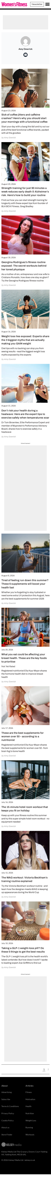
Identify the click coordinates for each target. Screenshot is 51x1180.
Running (29, 1127)
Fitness (29, 1092)
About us (5, 1127)
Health (28, 1106)
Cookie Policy (7, 1120)
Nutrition (30, 1113)
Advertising (6, 1092)
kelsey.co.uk (30, 1160)
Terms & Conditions (10, 1106)
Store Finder (6, 1134)
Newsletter (37, 4)
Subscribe (5, 1099)
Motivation (30, 1099)
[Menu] (47, 4)
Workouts (30, 1134)
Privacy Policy (7, 1113)
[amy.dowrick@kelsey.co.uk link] (25, 55)
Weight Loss (31, 1120)
